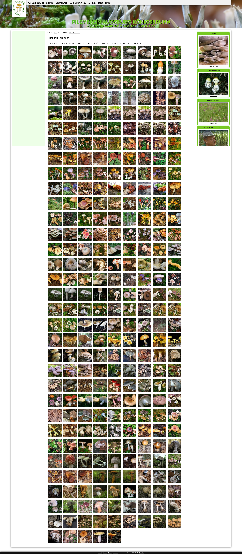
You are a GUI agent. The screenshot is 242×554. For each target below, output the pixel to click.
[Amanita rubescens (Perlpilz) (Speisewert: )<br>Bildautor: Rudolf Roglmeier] (129, 89)
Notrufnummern (213, 96)
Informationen (104, 2)
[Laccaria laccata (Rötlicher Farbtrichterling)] (174, 240)
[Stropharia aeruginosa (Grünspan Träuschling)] (100, 422)
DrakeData (141, 552)
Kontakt (100, 552)
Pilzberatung (79, 2)
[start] (213, 122)
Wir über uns (34, 2)
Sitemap (110, 552)
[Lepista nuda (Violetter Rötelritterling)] (144, 285)
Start (55, 33)
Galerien (91, 2)
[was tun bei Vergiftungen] (213, 94)
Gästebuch (104, 552)
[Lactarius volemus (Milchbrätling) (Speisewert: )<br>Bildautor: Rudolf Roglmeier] (174, 270)
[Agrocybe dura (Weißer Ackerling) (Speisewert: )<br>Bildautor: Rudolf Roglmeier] (85, 74)
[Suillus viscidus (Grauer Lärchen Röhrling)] (159, 422)
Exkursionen (48, 2)
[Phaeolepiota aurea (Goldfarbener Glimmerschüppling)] (114, 346)
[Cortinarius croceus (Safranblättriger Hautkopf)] (174, 149)
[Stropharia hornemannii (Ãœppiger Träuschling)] (114, 422)
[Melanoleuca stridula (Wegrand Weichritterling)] (159, 316)
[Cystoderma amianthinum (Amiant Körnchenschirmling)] (174, 180)
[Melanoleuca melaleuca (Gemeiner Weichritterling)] (70, 316)
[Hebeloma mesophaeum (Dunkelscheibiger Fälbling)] (114, 210)
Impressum (115, 552)
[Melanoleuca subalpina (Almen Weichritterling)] (70, 331)
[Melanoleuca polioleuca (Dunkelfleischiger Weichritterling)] (100, 316)
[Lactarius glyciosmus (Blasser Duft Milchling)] (100, 255)
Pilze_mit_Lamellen (74, 33)
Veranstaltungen (63, 2)
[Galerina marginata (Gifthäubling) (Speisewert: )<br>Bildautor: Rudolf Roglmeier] (174, 195)
